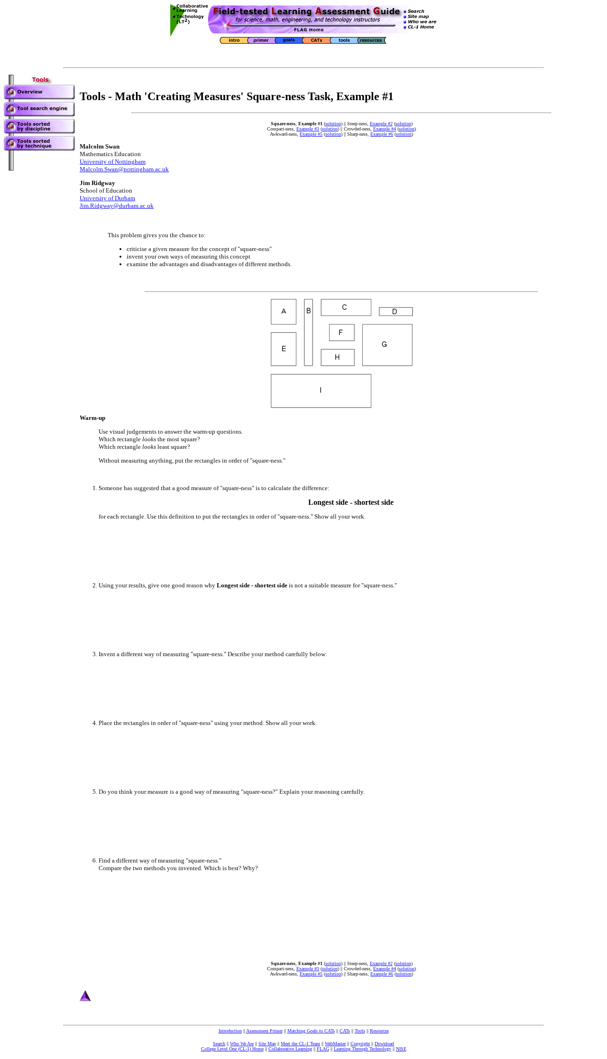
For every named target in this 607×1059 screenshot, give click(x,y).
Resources (379, 1030)
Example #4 (384, 128)
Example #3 (307, 128)
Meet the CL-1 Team (300, 1043)
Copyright (360, 1043)
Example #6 (381, 134)
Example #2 (381, 123)
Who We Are (242, 1043)
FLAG (323, 1048)
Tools (360, 1030)
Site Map (267, 1043)
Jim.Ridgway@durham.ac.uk (117, 205)
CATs (345, 1030)
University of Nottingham (113, 161)
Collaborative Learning (290, 1048)
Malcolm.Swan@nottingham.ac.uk (124, 169)
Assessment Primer (264, 1030)
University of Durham (107, 198)
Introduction (230, 1030)
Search (219, 1043)
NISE (401, 1048)
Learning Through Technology (362, 1048)
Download (384, 1043)
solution (333, 123)
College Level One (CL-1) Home (232, 1048)
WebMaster (335, 1043)
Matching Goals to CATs (311, 1030)
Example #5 (311, 134)
